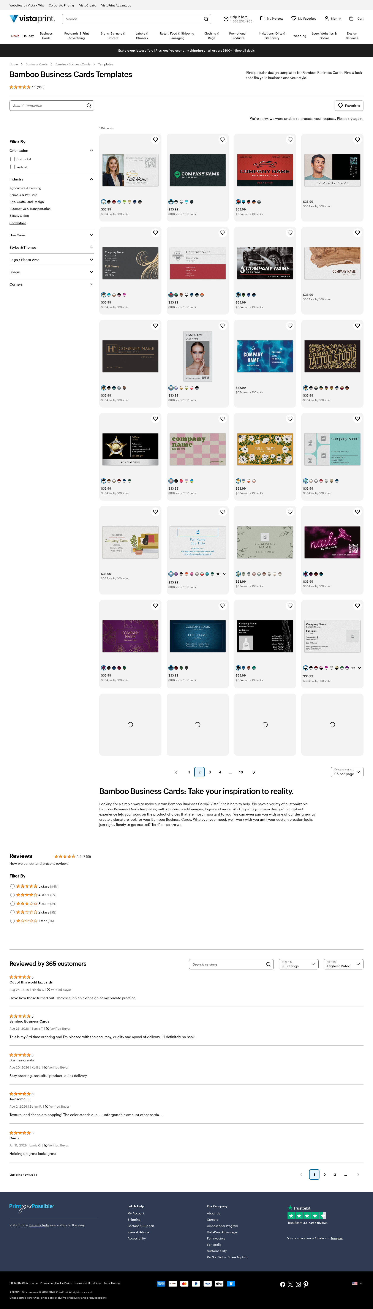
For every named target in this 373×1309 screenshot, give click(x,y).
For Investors (216, 1238)
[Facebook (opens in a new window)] (282, 1285)
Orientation (18, 150)
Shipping (134, 1219)
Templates (105, 64)
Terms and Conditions (87, 1282)
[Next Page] (254, 772)
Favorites (352, 105)
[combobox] (133, 19)
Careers (212, 1219)
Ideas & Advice (138, 1232)
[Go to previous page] (301, 1174)
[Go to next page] (358, 1174)
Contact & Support (141, 1226)
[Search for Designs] (89, 105)
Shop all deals (244, 50)
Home (13, 64)
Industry (16, 179)
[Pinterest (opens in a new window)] (306, 1285)
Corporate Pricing (61, 5)
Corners (16, 284)
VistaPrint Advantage (116, 5)
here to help (39, 1225)
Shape (14, 272)
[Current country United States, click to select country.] (358, 1283)
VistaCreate (87, 5)
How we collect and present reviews (38, 863)
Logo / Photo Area (24, 260)
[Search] (206, 19)
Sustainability (217, 1251)
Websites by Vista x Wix (26, 5)
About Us (213, 1213)
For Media (214, 1244)
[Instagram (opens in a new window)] (298, 1285)
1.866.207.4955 (18, 1282)
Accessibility (137, 1238)
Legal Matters (112, 1282)
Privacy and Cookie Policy (56, 1282)
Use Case (17, 235)
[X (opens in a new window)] (290, 1285)
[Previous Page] (176, 772)
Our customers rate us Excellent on (315, 1238)
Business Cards (37, 64)
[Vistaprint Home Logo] (32, 19)
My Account (136, 1213)
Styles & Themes (22, 247)
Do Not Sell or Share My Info (227, 1257)
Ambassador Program (222, 1226)
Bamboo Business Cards (72, 64)
